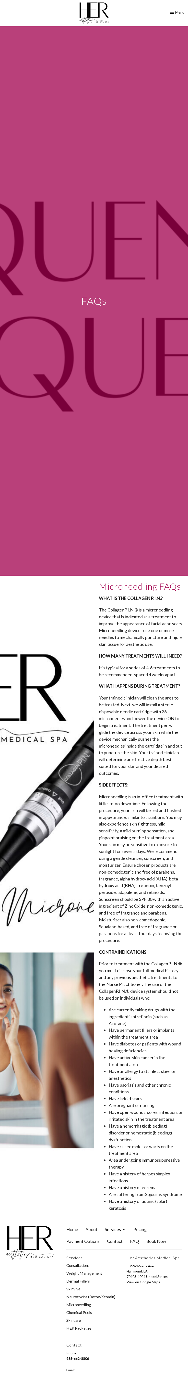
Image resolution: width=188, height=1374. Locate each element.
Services (113, 1229)
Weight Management (84, 1273)
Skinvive (73, 1288)
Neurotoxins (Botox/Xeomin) (90, 1296)
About (91, 1229)
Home (72, 1229)
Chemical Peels (79, 1312)
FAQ (134, 1241)
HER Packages (78, 1328)
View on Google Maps (143, 1282)
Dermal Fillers (78, 1281)
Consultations (78, 1265)
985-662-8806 (77, 1358)
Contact (115, 1241)
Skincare (73, 1320)
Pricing (140, 1229)
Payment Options (83, 1241)
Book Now (156, 1241)
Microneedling (78, 1304)
